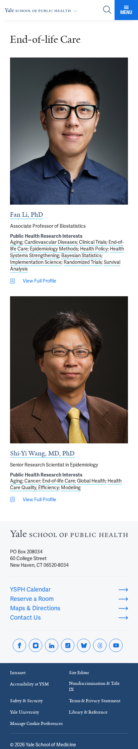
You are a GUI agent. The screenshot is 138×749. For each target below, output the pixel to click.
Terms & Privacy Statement (94, 701)
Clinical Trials (93, 242)
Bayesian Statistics (81, 255)
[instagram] (35, 645)
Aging (16, 242)
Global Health (91, 481)
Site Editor (79, 672)
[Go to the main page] (42, 10)
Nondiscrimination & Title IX (94, 686)
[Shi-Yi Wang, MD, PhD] (69, 369)
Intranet (17, 672)
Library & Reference (88, 712)
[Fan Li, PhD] (69, 131)
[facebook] (19, 645)
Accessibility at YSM (29, 684)
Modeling (71, 488)
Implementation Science (36, 262)
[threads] (100, 645)
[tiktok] (67, 645)
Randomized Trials (83, 262)
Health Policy (94, 249)
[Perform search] (107, 10)
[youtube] (116, 645)
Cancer (32, 481)
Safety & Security (26, 701)
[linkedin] (51, 645)
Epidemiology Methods (54, 249)
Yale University (24, 712)
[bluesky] (83, 645)
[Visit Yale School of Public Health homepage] (69, 535)
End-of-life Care (58, 481)
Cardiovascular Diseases (50, 242)
